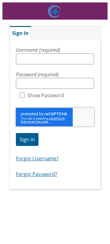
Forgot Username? (37, 158)
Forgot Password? (36, 174)
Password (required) (37, 74)
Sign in (27, 139)
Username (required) (38, 50)
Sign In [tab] (20, 33)
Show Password (46, 95)
